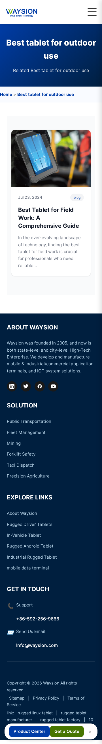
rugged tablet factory (60, 719)
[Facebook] (40, 386)
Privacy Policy (46, 698)
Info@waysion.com (37, 645)
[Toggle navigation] (92, 12)
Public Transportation (29, 421)
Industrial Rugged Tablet (32, 557)
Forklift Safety (21, 454)
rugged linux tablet (35, 712)
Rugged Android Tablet (30, 546)
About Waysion (22, 513)
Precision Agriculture (28, 476)
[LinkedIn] (12, 386)
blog (77, 197)
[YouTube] (53, 386)
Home (6, 94)
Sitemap (17, 698)
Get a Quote (66, 731)
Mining (14, 443)
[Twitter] (26, 386)
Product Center (29, 731)
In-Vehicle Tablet (24, 535)
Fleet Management (26, 432)
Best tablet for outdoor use (45, 94)
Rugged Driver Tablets (29, 524)
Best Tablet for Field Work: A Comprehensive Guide (48, 217)
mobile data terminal (28, 568)
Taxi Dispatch (21, 465)
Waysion (51, 683)
